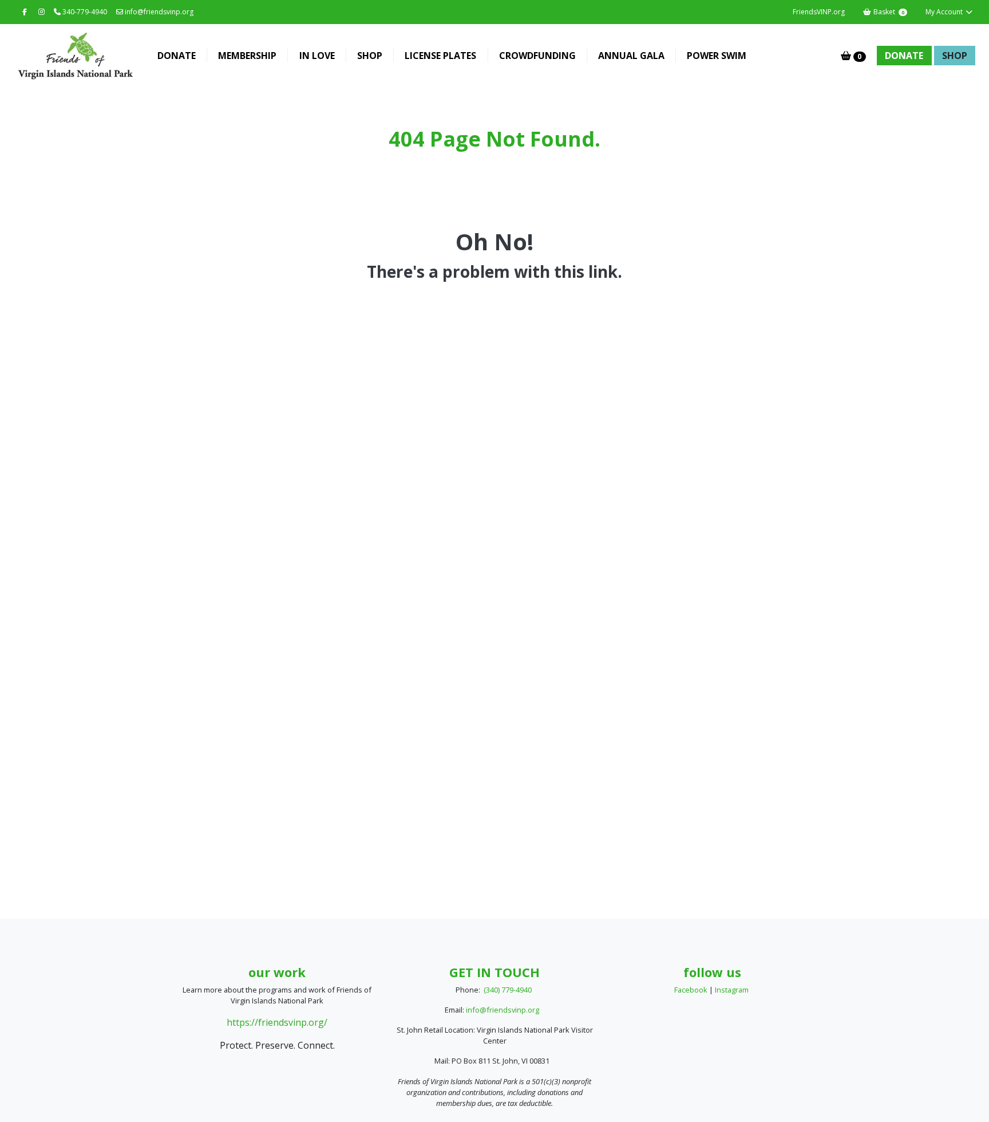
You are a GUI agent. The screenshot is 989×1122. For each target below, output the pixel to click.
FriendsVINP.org (819, 12)
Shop (369, 55)
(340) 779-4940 (508, 990)
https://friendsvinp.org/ (277, 1022)
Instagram (732, 990)
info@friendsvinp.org (158, 12)
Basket (888, 12)
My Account (944, 12)
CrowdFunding (537, 55)
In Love (317, 55)
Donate (176, 55)
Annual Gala (631, 55)
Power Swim (716, 55)
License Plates (440, 55)
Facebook (690, 990)
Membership (247, 55)
